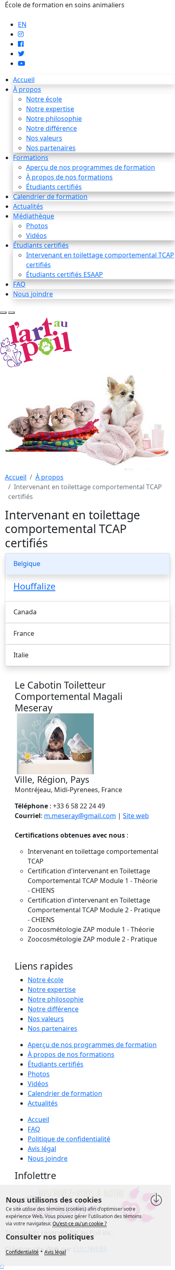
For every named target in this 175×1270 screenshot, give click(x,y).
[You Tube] (21, 63)
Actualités (28, 206)
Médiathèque (33, 216)
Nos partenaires (51, 147)
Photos (37, 225)
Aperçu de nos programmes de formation (90, 167)
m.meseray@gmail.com (80, 815)
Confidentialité (22, 1251)
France (23, 633)
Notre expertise (50, 108)
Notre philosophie (54, 118)
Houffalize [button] (34, 586)
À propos (27, 89)
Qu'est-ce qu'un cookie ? (79, 1223)
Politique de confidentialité (69, 1138)
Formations (30, 157)
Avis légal (42, 1148)
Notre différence (51, 128)
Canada (25, 611)
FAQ (19, 284)
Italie (20, 654)
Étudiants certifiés (54, 186)
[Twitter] (21, 53)
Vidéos (36, 235)
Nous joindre (33, 293)
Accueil (24, 79)
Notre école (44, 99)
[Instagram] (21, 34)
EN (22, 24)
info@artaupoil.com (35, 14)
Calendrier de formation (50, 196)
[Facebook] (21, 43)
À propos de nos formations (69, 177)
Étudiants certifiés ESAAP (64, 274)
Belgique (26, 563)
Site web (136, 815)
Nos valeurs (44, 138)
